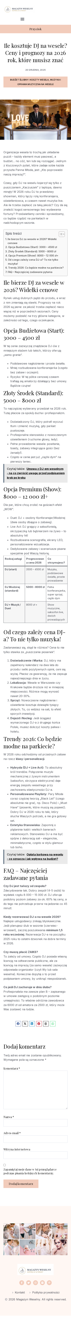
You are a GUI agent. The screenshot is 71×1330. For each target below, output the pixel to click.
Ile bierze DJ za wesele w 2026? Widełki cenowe (32, 241)
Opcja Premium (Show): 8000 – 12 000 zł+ (33, 255)
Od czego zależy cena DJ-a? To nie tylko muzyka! (33, 261)
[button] (22, 19)
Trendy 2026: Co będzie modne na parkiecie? (36, 267)
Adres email (12, 1133)
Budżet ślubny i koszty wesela (29, 79)
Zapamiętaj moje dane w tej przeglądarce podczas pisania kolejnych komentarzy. (30, 1171)
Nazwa (8, 1117)
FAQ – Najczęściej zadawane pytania (30, 272)
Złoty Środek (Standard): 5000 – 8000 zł (32, 251)
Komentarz (11, 1068)
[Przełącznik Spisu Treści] (60, 234)
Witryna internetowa (16, 1149)
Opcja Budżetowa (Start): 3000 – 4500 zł (32, 247)
